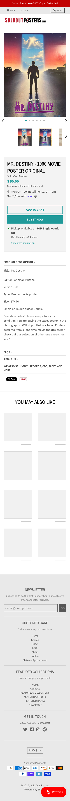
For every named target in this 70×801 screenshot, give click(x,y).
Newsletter (35, 704)
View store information (22, 243)
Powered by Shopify (35, 789)
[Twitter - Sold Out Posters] (25, 729)
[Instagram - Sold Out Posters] (38, 729)
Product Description (18, 262)
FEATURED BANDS (35, 700)
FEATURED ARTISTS (35, 696)
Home (35, 635)
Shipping (12, 186)
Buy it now (35, 219)
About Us (10, 359)
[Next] (66, 121)
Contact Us (44, 722)
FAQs (7, 352)
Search (35, 640)
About (35, 652)
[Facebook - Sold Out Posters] (32, 729)
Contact (35, 656)
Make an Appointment (35, 660)
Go (63, 608)
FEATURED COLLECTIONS (35, 692)
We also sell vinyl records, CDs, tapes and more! (33, 368)
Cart (59, 10)
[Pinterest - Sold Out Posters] (45, 729)
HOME (35, 684)
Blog (35, 643)
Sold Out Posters (17, 176)
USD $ (23, 10)
